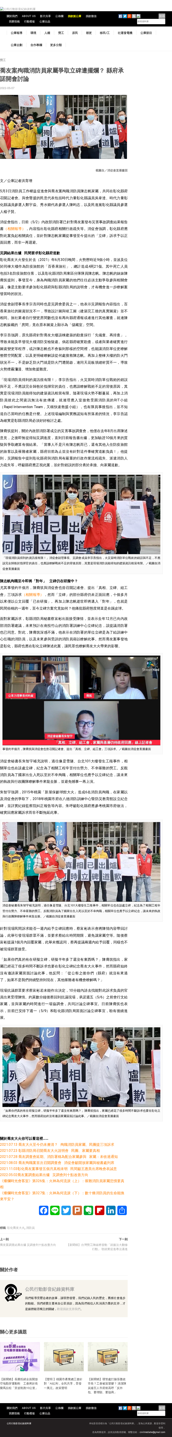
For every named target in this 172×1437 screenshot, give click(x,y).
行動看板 (29, 21)
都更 (89, 33)
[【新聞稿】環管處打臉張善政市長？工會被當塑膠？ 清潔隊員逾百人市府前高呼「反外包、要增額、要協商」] (108, 1356)
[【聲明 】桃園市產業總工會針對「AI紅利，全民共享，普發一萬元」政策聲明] (64, 1356)
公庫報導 (16, 33)
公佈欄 (59, 16)
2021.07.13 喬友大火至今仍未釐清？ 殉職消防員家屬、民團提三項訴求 (57, 1144)
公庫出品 (44, 21)
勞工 (61, 33)
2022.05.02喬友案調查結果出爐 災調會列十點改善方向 (44, 1175)
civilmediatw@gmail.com (152, 1432)
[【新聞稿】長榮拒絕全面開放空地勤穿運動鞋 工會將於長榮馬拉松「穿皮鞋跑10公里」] (20, 1356)
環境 (33, 33)
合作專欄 (36, 45)
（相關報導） (15, 229)
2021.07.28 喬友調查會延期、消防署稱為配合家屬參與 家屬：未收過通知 (59, 1157)
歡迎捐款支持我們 (68, 1309)
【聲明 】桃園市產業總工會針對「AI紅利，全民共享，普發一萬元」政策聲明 (63, 1383)
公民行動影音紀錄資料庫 (49, 1289)
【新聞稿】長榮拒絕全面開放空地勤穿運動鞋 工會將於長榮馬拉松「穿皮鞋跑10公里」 (19, 1383)
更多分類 (56, 45)
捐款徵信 (91, 16)
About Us (29, 16)
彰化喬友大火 (16, 1227)
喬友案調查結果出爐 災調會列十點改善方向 (28, 1245)
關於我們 (12, 16)
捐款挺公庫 (74, 16)
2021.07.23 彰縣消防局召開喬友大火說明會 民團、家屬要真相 (50, 1150)
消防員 (30, 1227)
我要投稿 (14, 21)
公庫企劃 (16, 45)
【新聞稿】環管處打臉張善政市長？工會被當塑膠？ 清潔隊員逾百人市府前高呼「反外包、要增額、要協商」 (107, 1385)
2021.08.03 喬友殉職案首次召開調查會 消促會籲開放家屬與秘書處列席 (57, 1163)
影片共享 (45, 16)
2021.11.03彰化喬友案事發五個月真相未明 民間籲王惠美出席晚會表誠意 (58, 1169)
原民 (75, 33)
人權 (47, 33)
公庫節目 (146, 33)
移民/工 (105, 33)
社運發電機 (125, 33)
